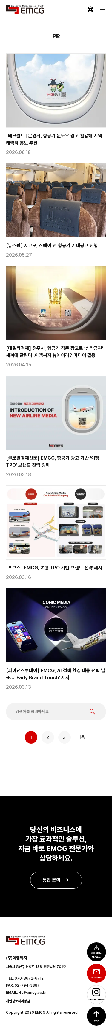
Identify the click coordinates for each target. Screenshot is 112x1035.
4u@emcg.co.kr (32, 992)
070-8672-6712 (29, 978)
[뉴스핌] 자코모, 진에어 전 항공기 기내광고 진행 (52, 245)
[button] (96, 1016)
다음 (81, 737)
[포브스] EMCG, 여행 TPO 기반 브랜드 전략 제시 (54, 568)
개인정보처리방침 (18, 1001)
